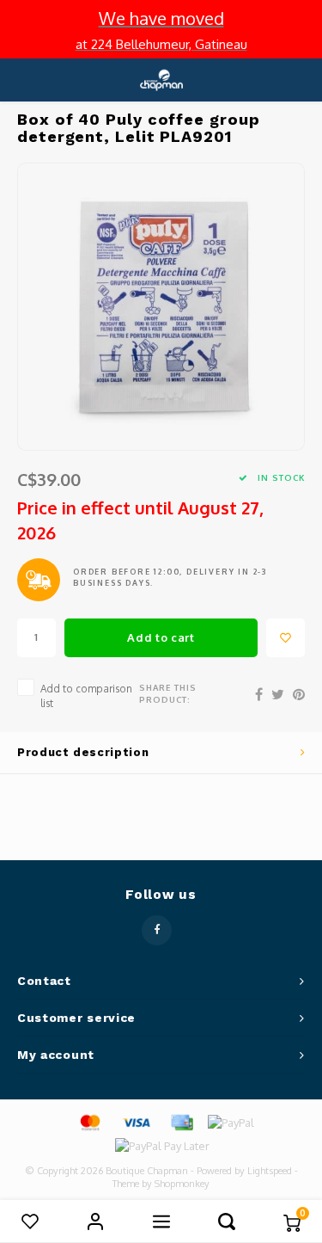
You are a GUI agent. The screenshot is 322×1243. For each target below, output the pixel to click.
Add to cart (160, 637)
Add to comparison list (86, 696)
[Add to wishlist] (285, 637)
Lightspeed (269, 1171)
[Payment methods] (89, 1122)
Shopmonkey (182, 1184)
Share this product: (168, 693)
